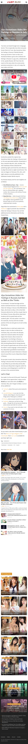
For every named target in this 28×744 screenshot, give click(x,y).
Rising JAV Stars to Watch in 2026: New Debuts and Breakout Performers (12, 612)
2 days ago (7, 506)
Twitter (8, 737)
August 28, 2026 (17, 694)
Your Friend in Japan (6, 578)
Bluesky (5, 399)
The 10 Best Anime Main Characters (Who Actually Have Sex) (13, 672)
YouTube (19, 737)
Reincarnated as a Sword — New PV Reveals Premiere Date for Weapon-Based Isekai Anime (17, 527)
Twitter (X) (4, 208)
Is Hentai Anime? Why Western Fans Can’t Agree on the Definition (14, 691)
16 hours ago (8, 475)
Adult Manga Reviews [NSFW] (14, 704)
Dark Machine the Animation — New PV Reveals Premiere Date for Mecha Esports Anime (13, 472)
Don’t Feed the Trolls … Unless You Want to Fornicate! (14, 707)
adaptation (6, 441)
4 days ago (10, 522)
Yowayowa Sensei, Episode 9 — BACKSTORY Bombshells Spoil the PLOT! (17, 514)
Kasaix (6, 38)
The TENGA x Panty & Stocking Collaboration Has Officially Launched (16, 532)
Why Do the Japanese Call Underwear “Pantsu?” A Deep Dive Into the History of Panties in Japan (14, 716)
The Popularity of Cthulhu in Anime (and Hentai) (12, 719)
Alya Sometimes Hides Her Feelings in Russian (11, 443)
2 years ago (12, 38)
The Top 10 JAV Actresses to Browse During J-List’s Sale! (14, 652)
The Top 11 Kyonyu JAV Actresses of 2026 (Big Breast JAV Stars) (13, 632)
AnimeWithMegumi (8, 393)
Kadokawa (4, 445)
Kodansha (10, 445)
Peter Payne (11, 694)
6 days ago (10, 534)
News (3, 469)
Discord (5, 407)
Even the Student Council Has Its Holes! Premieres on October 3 (16, 520)
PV (14, 445)
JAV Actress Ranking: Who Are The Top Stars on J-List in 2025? (14, 592)
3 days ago (10, 516)
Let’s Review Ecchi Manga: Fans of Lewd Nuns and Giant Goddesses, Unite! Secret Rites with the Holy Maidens (14, 725)
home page (20, 206)
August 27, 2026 (16, 709)
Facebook (5, 401)
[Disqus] (14, 555)
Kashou (11, 709)
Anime (24, 443)
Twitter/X (5, 389)
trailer (18, 445)
